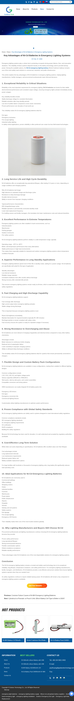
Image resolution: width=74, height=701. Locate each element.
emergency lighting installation (25, 696)
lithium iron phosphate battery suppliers (52, 694)
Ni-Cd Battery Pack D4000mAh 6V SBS (33, 671)
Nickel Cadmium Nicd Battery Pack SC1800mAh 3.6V (37, 640)
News (42, 9)
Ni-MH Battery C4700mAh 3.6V (13, 640)
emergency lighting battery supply (29, 694)
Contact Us (50, 9)
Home (18, 9)
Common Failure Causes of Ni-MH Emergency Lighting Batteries (34, 595)
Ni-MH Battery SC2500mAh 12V (31, 668)
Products (35, 9)
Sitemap (6, 690)
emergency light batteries (10, 694)
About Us (26, 9)
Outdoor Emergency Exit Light (45, 696)
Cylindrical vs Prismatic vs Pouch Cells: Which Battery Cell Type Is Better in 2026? (36, 598)
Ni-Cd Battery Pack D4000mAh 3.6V (61, 640)
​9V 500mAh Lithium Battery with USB (32, 660)
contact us (53, 655)
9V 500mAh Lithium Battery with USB (32, 664)
